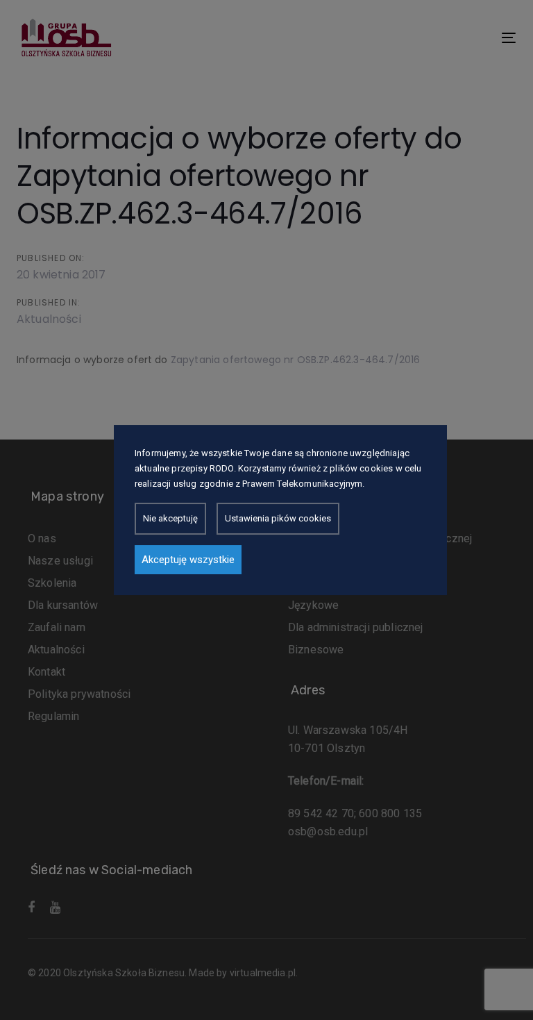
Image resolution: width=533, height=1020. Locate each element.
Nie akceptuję (170, 518)
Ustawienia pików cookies (278, 518)
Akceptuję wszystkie (188, 559)
